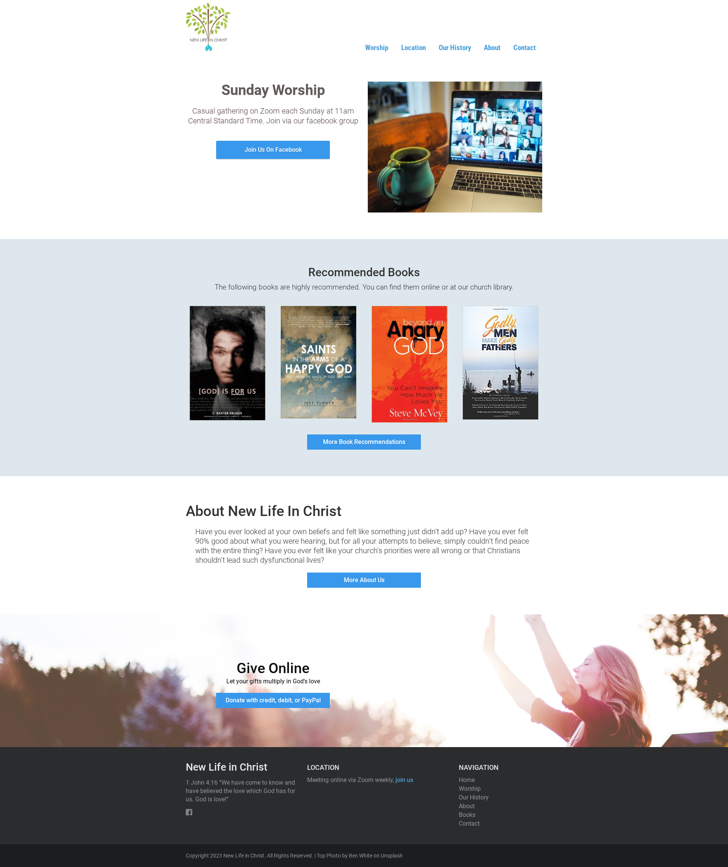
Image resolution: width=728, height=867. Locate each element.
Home (467, 780)
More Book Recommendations (364, 441)
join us (404, 780)
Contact (524, 47)
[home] (208, 27)
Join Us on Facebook (273, 149)
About (492, 47)
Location (413, 47)
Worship (376, 47)
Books (467, 814)
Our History (455, 47)
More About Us (364, 580)
